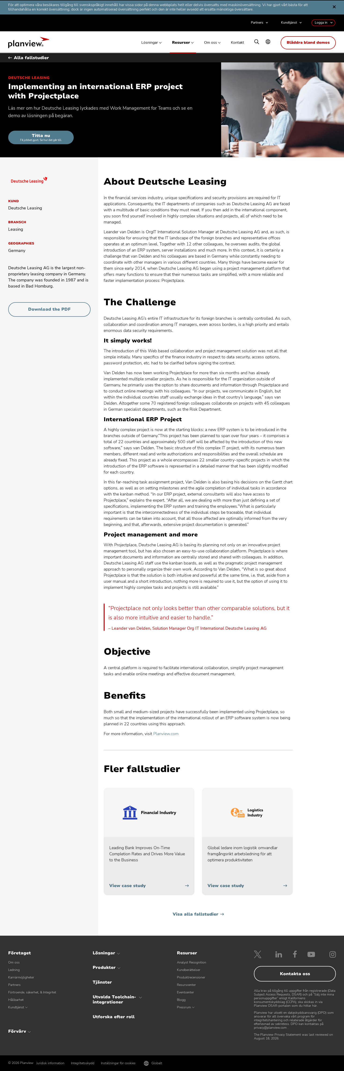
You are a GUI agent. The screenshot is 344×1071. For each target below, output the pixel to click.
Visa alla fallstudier (195, 914)
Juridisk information (50, 1063)
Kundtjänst (289, 23)
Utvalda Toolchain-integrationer (114, 999)
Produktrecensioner (191, 977)
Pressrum (184, 1007)
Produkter (104, 967)
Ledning (14, 970)
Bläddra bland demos (308, 42)
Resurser (181, 42)
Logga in (321, 22)
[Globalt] (268, 42)
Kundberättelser (188, 970)
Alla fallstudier (31, 58)
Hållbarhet (16, 1000)
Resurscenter (186, 985)
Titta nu (41, 137)
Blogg (181, 1000)
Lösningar (149, 42)
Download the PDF (57, 311)
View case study (127, 886)
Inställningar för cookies (118, 1063)
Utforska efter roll (114, 1017)
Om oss (210, 42)
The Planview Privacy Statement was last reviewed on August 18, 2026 (293, 1036)
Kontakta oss (295, 974)
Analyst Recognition (191, 962)
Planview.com (166, 734)
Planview (28, 44)
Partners (257, 23)
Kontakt (237, 42)
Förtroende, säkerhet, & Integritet (32, 992)
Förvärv (17, 1031)
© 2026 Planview (20, 1063)
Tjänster (102, 982)
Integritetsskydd (82, 1063)
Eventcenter (185, 992)
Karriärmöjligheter (21, 977)
